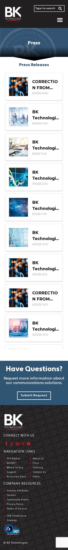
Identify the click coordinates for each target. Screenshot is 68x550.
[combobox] (45, 8)
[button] (60, 19)
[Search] (60, 8)
